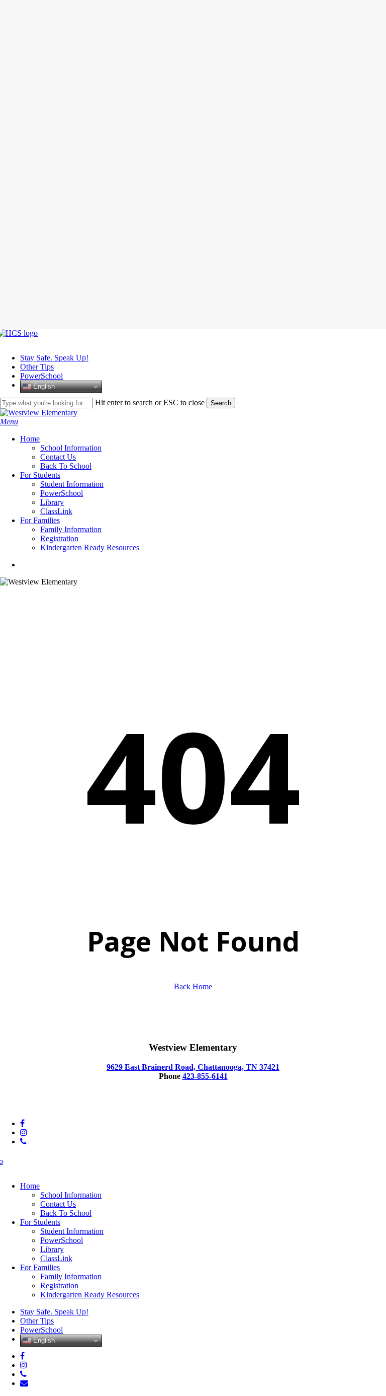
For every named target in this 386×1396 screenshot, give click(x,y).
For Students (40, 1222)
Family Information (71, 1276)
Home (30, 1186)
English (43, 386)
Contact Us (58, 1204)
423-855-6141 (205, 1076)
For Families (40, 1267)
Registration (59, 1285)
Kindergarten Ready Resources (89, 1294)
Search (221, 403)
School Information (71, 1195)
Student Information (72, 1231)
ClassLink (56, 1258)
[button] (9, 421)
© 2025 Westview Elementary (47, 1106)
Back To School (65, 1213)
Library (52, 1249)
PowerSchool (61, 1240)
